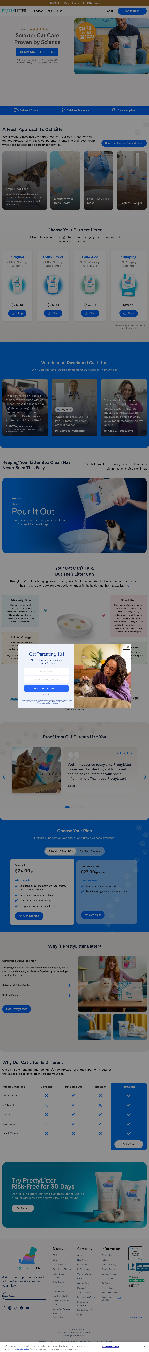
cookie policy (23, 1349)
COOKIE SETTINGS (110, 1347)
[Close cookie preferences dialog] (144, 1346)
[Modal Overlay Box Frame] (74, 676)
